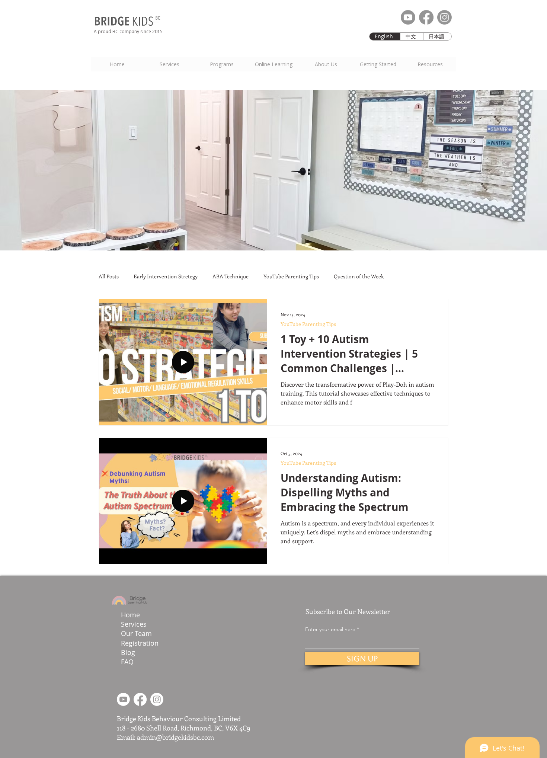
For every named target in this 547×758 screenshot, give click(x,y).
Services (134, 624)
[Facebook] (426, 17)
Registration (140, 643)
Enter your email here (330, 629)
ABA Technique (230, 276)
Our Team (137, 633)
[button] (378, 64)
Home (130, 614)
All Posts (109, 276)
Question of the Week (359, 276)
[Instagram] (444, 17)
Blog (128, 652)
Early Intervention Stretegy (166, 276)
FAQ (127, 661)
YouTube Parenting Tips (291, 276)
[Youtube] (408, 17)
